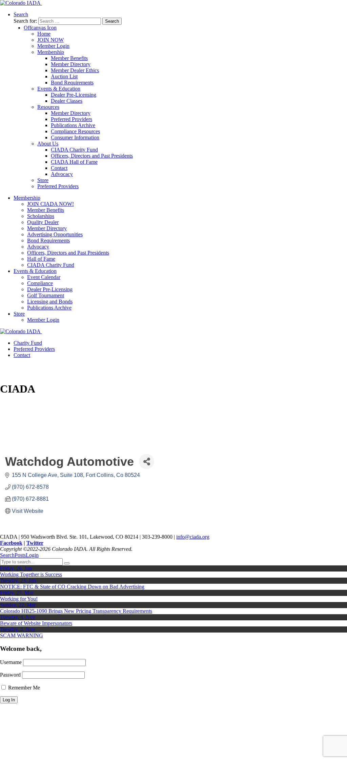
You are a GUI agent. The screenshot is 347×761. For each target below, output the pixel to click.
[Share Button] (146, 461)
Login (32, 555)
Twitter (34, 543)
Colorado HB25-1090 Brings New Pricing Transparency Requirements (76, 611)
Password (10, 675)
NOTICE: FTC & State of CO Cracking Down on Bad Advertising (72, 586)
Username (11, 662)
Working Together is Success (31, 574)
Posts (20, 555)
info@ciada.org (192, 537)
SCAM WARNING (21, 635)
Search (7, 555)
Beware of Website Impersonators (36, 623)
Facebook (11, 543)
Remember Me (23, 687)
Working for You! (19, 599)
